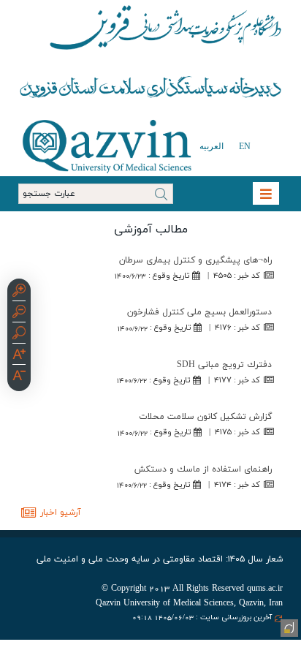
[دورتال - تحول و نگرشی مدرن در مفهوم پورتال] (288, 626)
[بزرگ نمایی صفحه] (19, 292)
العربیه (211, 146)
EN (245, 146)
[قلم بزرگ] (19, 356)
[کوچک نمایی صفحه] (19, 313)
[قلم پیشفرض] (19, 377)
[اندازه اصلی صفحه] (19, 335)
